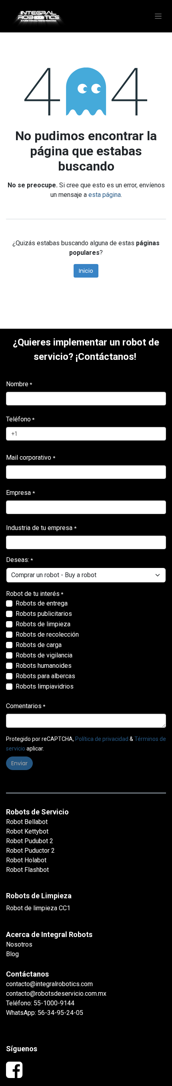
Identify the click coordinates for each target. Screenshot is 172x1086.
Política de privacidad (101, 739)
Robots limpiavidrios (45, 686)
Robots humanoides (44, 665)
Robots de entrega (42, 603)
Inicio (86, 271)
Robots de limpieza (43, 624)
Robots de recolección (47, 634)
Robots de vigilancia (44, 655)
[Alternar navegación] (158, 16)
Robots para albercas (45, 676)
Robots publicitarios (44, 613)
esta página (104, 195)
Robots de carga (39, 645)
